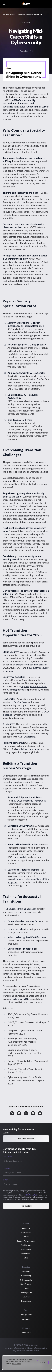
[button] (12, 1113)
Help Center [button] (26, 1332)
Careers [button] (26, 1237)
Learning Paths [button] (26, 1292)
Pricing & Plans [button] (26, 1315)
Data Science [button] (26, 1284)
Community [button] (26, 1249)
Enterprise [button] (26, 1319)
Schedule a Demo (26, 1138)
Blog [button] (26, 1258)
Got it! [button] (42, 1363)
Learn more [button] (16, 1364)
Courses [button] (26, 1297)
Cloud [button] (26, 1288)
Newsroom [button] (26, 1253)
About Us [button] (26, 1228)
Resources (10, 14)
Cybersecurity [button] (26, 1280)
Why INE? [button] (26, 1271)
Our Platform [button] (26, 1245)
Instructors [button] (26, 1301)
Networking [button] (26, 1276)
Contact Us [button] (26, 1232)
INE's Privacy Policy (31, 1195)
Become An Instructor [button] (26, 1241)
